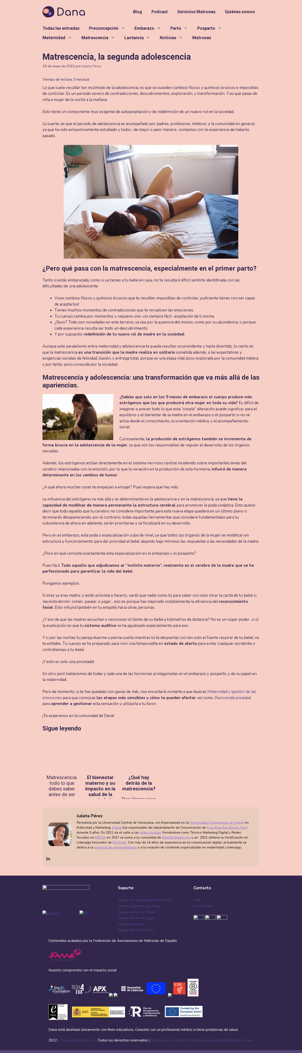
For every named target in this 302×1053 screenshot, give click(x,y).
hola (196, 900)
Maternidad (53, 37)
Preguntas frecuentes (135, 930)
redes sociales (150, 832)
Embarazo (144, 28)
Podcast (159, 11)
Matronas (201, 37)
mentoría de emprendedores (115, 847)
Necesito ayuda (130, 924)
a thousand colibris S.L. (76, 1040)
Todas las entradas (61, 28)
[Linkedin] (48, 858)
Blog (137, 11)
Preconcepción (103, 28)
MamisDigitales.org (176, 837)
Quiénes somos (240, 11)
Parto (175, 28)
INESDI (100, 837)
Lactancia (134, 37)
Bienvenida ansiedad (233, 698)
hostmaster (202, 906)
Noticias (168, 37)
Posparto (206, 28)
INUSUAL (119, 842)
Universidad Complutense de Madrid (217, 822)
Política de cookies (239, 1040)
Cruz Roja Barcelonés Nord (227, 827)
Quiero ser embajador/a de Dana (144, 900)
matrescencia (130, 268)
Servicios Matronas (196, 11)
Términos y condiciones (169, 1040)
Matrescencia (94, 37)
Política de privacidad (206, 1040)
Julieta (117, 827)
